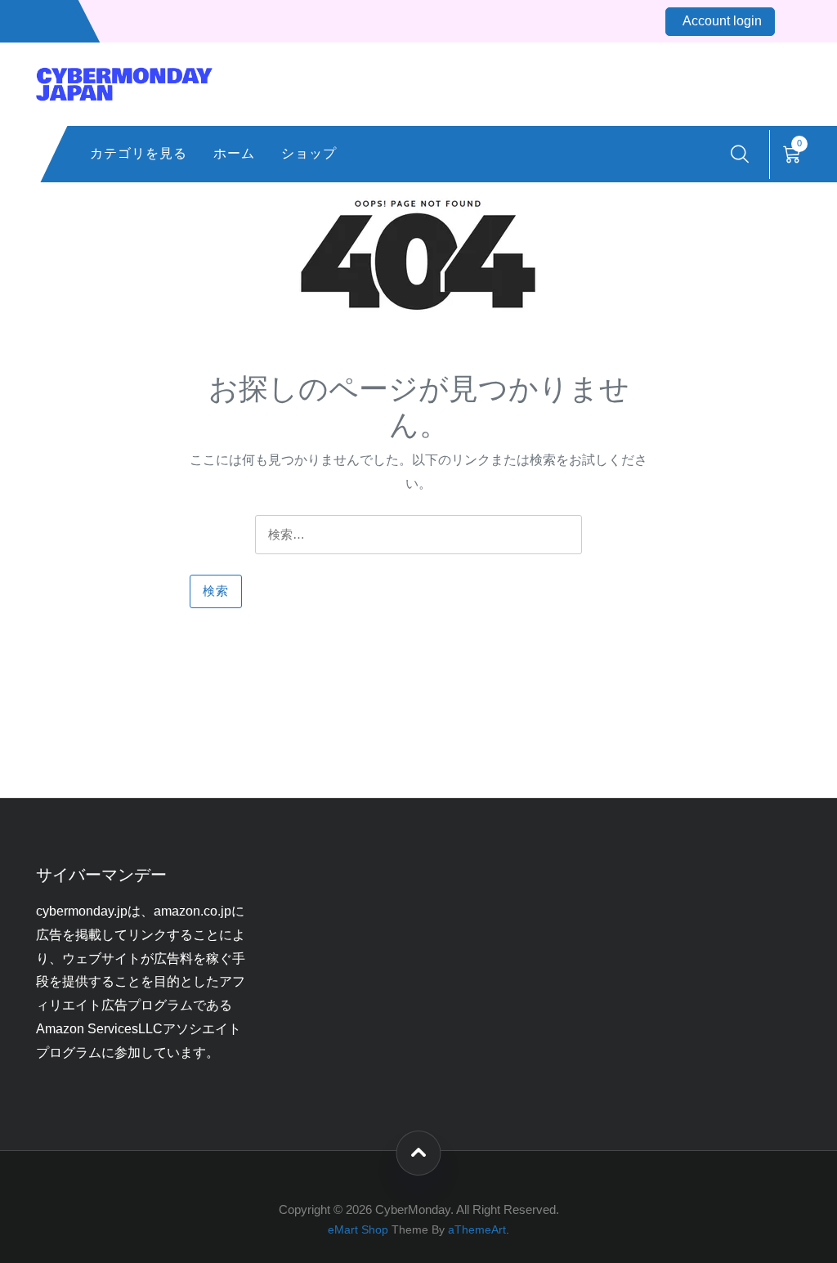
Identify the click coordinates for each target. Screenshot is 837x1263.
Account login (722, 21)
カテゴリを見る (138, 153)
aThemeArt (477, 1230)
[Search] (740, 154)
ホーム (234, 153)
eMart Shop (358, 1230)
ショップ (309, 153)
